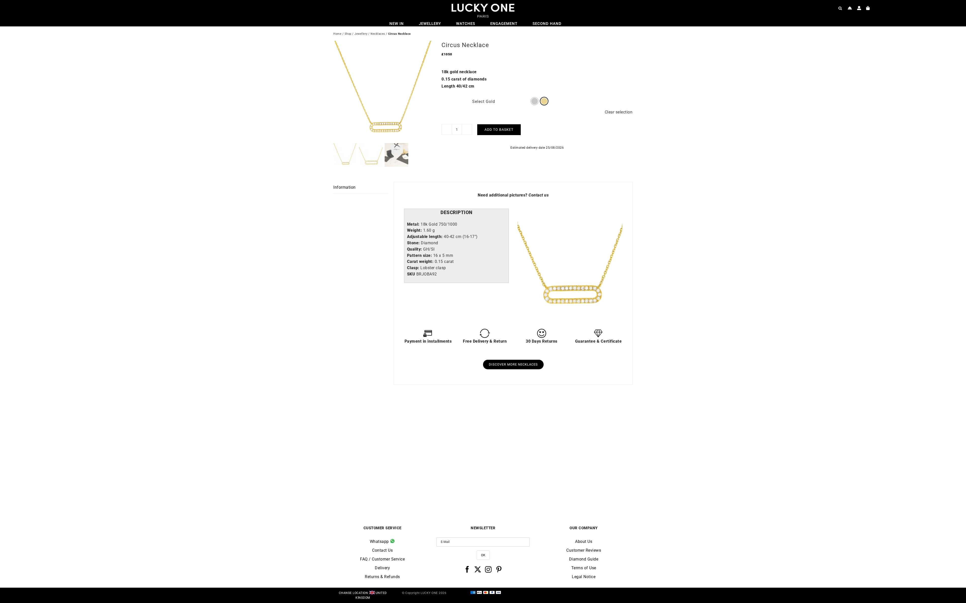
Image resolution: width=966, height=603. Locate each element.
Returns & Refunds (382, 576)
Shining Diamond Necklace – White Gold (370, 491)
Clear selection (619, 112)
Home (337, 33)
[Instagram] (488, 569)
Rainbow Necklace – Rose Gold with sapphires (595, 491)
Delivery (382, 568)
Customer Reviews (583, 550)
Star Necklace (520, 489)
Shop (348, 33)
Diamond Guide (583, 559)
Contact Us (382, 550)
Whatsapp (380, 541)
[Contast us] (850, 8)
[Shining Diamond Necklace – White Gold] (371, 415)
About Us (583, 541)
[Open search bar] (840, 8)
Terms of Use (583, 568)
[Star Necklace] (520, 415)
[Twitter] (477, 569)
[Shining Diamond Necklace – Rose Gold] (446, 415)
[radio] (534, 101)
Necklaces (378, 33)
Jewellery (361, 33)
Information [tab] (344, 187)
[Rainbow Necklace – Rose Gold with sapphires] (595, 415)
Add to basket (499, 130)
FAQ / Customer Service (382, 559)
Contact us (539, 195)
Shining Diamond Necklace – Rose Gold (445, 491)
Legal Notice (583, 576)
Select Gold (483, 101)
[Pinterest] (499, 569)
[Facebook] (467, 569)
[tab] (456, 212)
